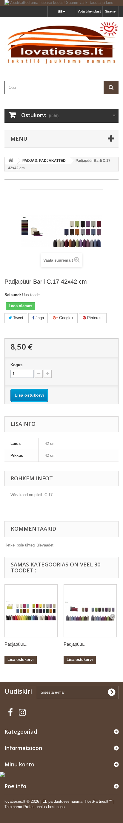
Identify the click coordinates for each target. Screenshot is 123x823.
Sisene (110, 11)
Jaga (39, 318)
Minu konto (19, 764)
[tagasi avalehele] (10, 160)
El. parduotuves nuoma (62, 801)
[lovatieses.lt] (61, 44)
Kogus (16, 365)
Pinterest (94, 318)
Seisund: (12, 295)
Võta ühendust (89, 11)
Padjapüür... (15, 644)
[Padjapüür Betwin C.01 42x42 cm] (90, 610)
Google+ (66, 318)
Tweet (17, 318)
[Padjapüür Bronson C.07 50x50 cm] (31, 610)
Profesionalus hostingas (44, 807)
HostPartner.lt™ (98, 801)
